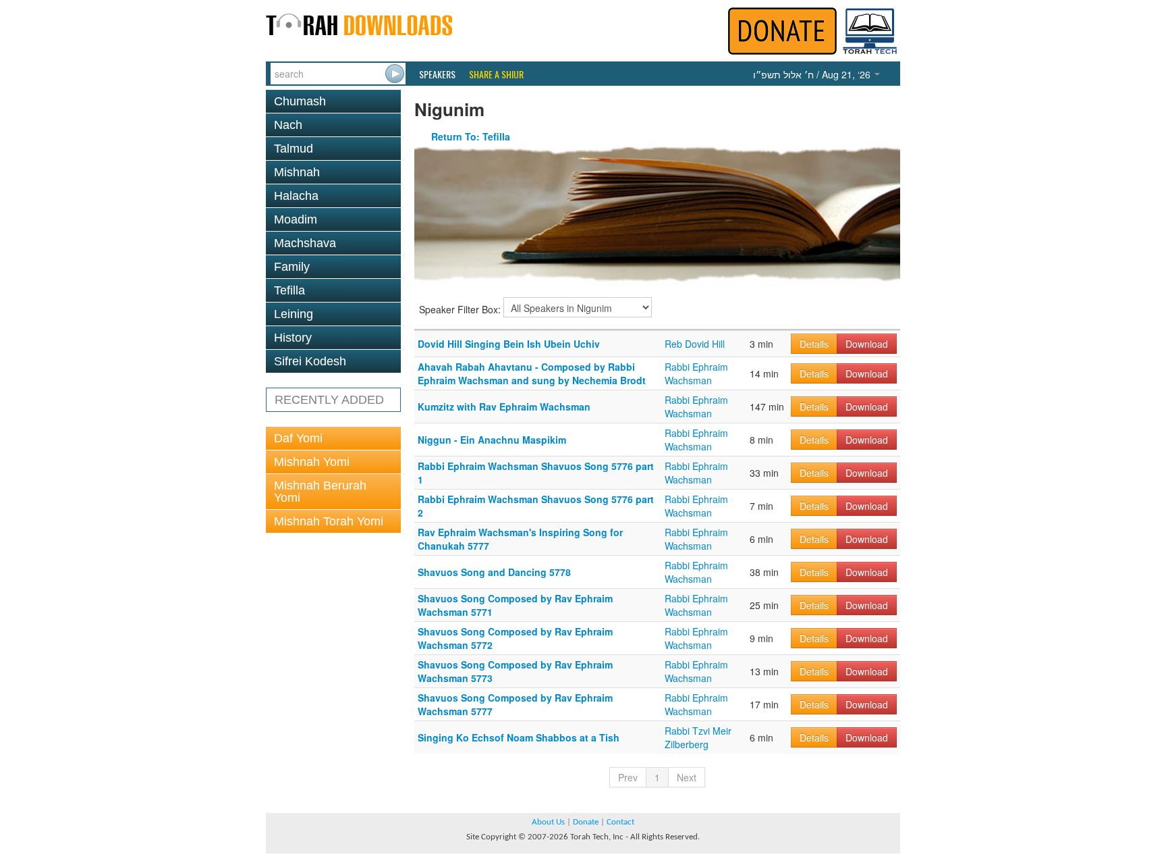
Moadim (295, 219)
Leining (293, 314)
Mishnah (297, 172)
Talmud (293, 148)
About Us (548, 822)
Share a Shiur (496, 74)
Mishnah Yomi (312, 462)
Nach (288, 125)
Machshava (305, 243)
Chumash (300, 101)
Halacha (296, 196)
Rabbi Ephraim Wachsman (696, 373)
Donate (586, 822)
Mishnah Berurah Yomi (320, 491)
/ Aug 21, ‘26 (813, 74)
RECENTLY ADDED (329, 400)
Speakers (437, 74)
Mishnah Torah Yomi (328, 521)
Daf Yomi (298, 438)
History (293, 337)
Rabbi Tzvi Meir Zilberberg (698, 737)
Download (866, 343)
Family (292, 266)
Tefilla (289, 290)
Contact (620, 822)
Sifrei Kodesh (310, 361)
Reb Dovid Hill (695, 343)
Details (814, 343)
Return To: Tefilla (470, 136)
